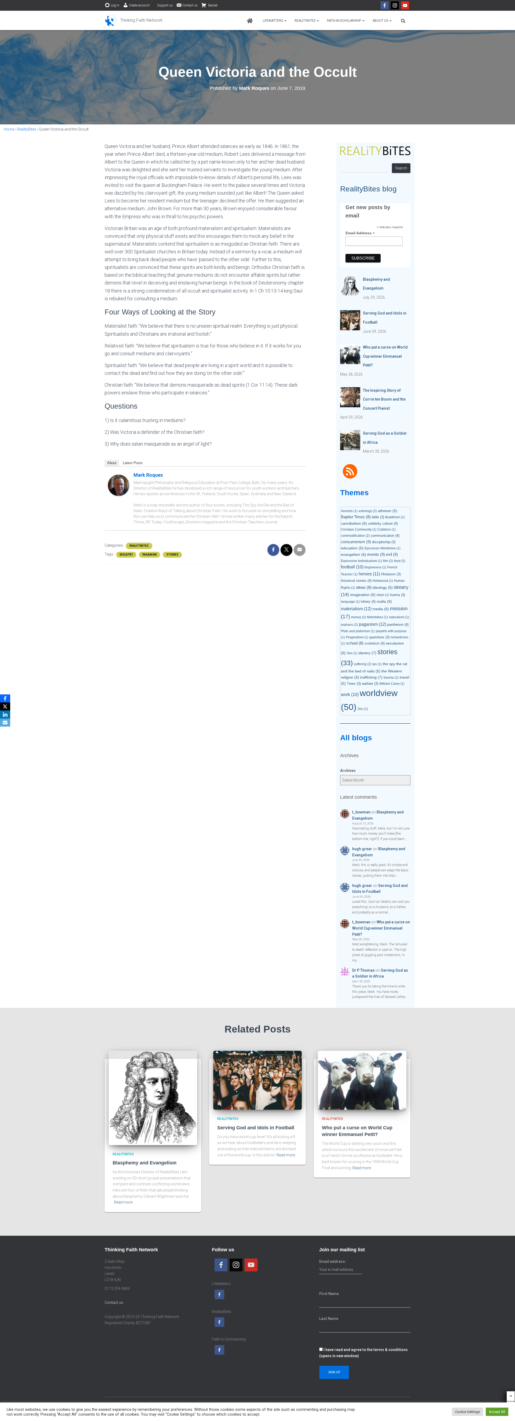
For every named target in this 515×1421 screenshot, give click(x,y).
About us (381, 21)
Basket (212, 5)
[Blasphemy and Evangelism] (153, 1098)
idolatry (126, 554)
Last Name (328, 1318)
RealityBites (305, 21)
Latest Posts (133, 463)
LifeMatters (273, 21)
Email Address (360, 233)
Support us (165, 5)
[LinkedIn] (5, 714)
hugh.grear (362, 849)
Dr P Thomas (363, 970)
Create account (139, 5)
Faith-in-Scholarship (344, 21)
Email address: (332, 1261)
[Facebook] (385, 5)
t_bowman (361, 812)
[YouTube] (405, 5)
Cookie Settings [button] (467, 1412)
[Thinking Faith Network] (134, 20)
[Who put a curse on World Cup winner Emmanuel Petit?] (362, 1080)
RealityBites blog (368, 189)
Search (401, 168)
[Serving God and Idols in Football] (257, 1080)
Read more (123, 1202)
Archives (348, 770)
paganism (149, 554)
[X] (5, 706)
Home (9, 129)
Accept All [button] (497, 1412)
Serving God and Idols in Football (255, 1127)
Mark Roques (148, 475)
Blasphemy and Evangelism (144, 1162)
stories (172, 554)
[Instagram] (395, 5)
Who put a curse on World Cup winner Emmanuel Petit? (381, 928)
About (111, 463)
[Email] (5, 723)
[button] (285, 21)
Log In (115, 5)
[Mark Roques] (118, 485)
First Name (329, 1294)
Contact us (190, 5)
